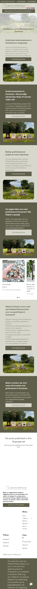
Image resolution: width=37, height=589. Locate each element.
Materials (25, 523)
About (24, 526)
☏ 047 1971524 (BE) (32, 1)
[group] (18, 277)
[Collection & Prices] (31, 518)
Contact (24, 529)
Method (24, 521)
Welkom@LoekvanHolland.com (8, 1)
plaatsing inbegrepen (15, 289)
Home (24, 516)
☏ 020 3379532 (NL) (21, 1)
